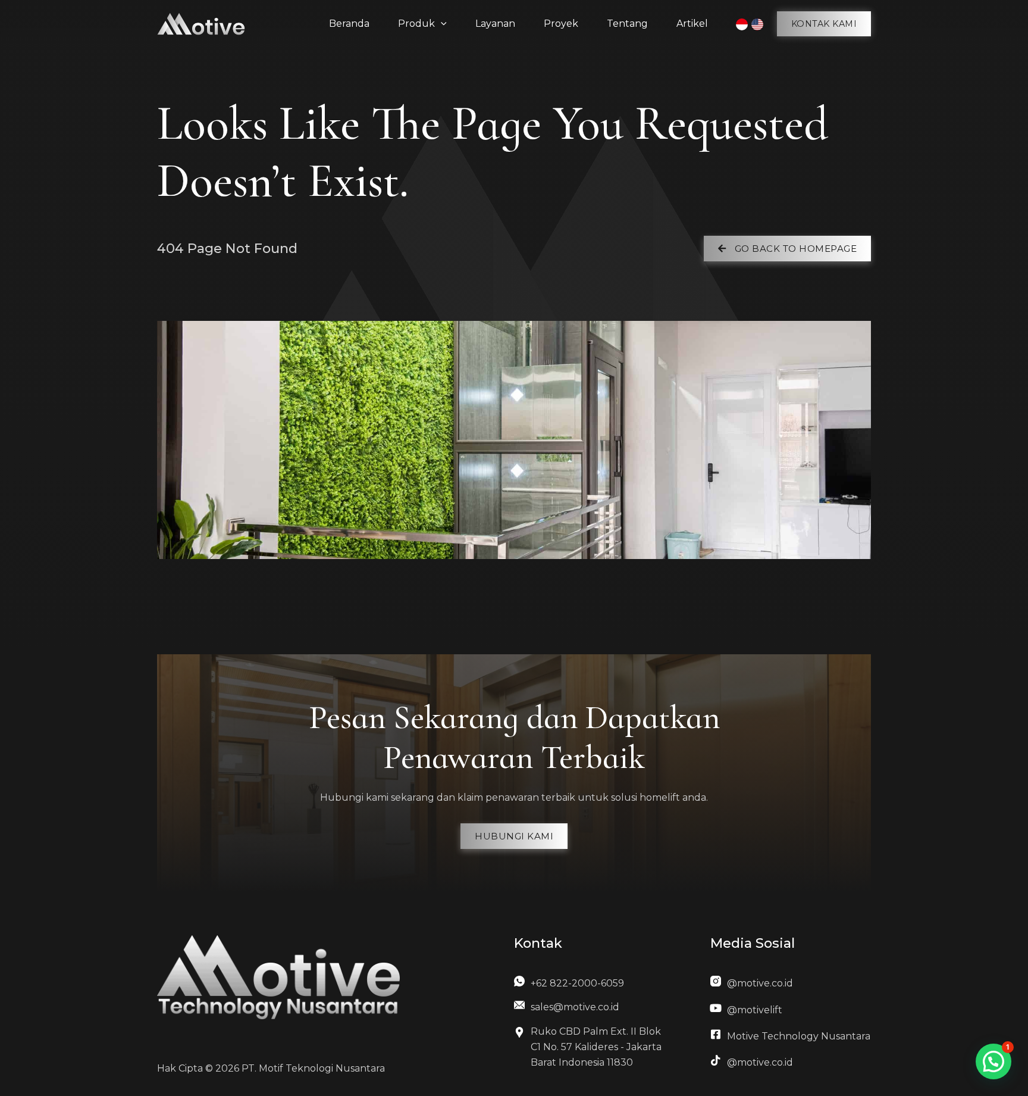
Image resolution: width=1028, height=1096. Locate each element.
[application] (441, 24)
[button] (824, 23)
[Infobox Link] (590, 986)
